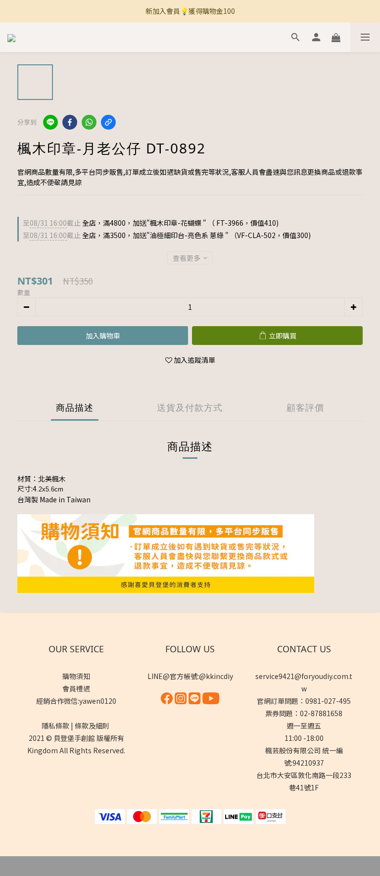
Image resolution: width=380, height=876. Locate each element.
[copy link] (108, 122)
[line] (50, 122)
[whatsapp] (89, 122)
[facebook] (69, 122)
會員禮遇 (76, 688)
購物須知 (76, 676)
